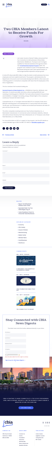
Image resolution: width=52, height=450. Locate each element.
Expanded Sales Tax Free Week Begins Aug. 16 (26, 208)
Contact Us (22, 434)
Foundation (22, 437)
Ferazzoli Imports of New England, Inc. (14, 90)
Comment (5, 151)
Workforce (21, 243)
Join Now (44, 4)
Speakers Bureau (23, 445)
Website (4, 180)
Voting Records (39, 437)
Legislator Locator (40, 436)
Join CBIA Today (26, 407)
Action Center (39, 434)
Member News (23, 237)
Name (4, 165)
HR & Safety (22, 227)
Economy (21, 225)
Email (4, 172)
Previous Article (9, 135)
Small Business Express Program (29, 65)
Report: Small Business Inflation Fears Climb (25, 204)
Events (20, 436)
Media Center (22, 235)
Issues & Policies (23, 230)
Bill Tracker (38, 439)
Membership (22, 441)
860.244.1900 (6, 437)
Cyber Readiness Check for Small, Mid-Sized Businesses (26, 212)
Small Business (23, 240)
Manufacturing (23, 232)
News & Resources (23, 443)
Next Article (43, 135)
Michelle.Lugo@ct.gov (38, 122)
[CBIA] (9, 5)
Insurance (21, 439)
